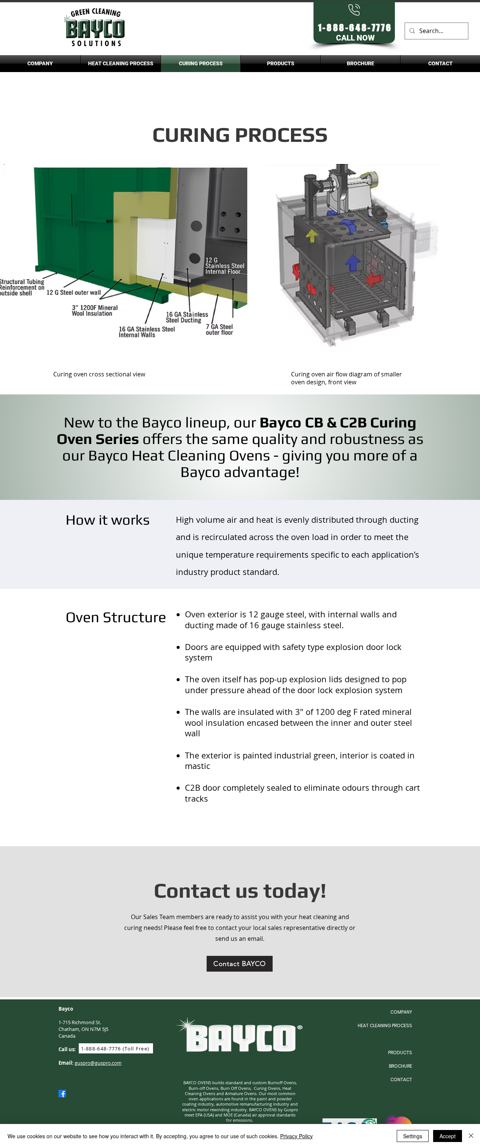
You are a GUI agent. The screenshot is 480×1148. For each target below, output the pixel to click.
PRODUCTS (400, 1052)
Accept (448, 1136)
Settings (412, 1136)
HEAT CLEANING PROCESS (385, 1025)
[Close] (471, 1136)
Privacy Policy (296, 1136)
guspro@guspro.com (98, 1062)
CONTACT (401, 1079)
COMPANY (401, 1012)
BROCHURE (400, 1066)
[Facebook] (62, 1093)
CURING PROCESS (393, 1039)
